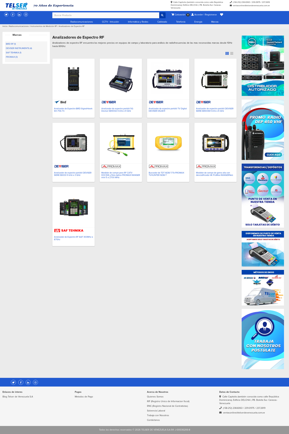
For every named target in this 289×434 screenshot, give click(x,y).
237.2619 (266, 2)
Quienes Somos (155, 396)
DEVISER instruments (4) (19, 48)
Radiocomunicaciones (81, 21)
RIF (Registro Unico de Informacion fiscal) (168, 401)
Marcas (215, 21)
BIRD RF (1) (11, 44)
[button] (222, 14)
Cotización (181, 14)
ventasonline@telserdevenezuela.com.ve (251, 5)
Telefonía (180, 21)
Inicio (5, 26)
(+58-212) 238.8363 (241, 2)
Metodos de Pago (84, 396)
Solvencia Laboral (156, 410)
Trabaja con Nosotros (158, 415)
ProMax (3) (12, 57)
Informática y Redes (138, 21)
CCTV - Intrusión (110, 21)
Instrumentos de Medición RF (43, 26)
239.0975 (256, 2)
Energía (198, 21)
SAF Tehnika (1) (13, 52)
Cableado (162, 21)
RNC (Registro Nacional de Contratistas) (167, 406)
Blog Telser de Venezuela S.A (18, 396)
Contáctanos (153, 420)
